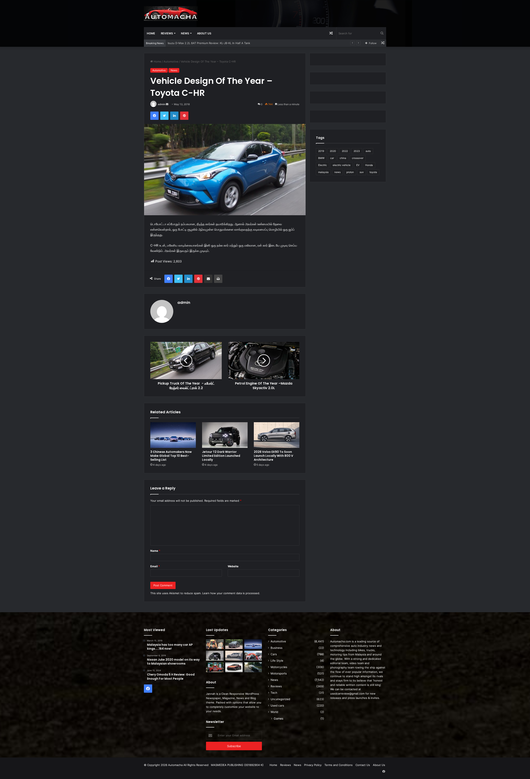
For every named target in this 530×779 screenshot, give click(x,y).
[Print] (218, 279)
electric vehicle (342, 165)
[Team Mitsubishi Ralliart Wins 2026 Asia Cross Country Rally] (215, 667)
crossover (357, 158)
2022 (345, 151)
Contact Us (362, 765)
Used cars (277, 705)
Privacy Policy (313, 765)
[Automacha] (171, 13)
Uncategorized (280, 699)
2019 (321, 151)
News (185, 33)
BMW (321, 158)
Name (155, 550)
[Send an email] (167, 104)
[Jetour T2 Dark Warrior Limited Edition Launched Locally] (225, 435)
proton (350, 172)
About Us (204, 33)
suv (362, 172)
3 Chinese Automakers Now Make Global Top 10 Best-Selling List (171, 456)
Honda (369, 165)
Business (276, 647)
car (332, 158)
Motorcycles (279, 667)
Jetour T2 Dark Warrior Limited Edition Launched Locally (221, 456)
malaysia (323, 172)
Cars (274, 654)
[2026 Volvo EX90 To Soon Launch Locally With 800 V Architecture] (276, 435)
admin (161, 104)
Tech (274, 692)
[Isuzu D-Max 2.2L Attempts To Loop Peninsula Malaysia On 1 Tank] (253, 656)
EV (357, 165)
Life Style (277, 660)
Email (155, 566)
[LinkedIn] (174, 116)
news (337, 172)
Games (278, 718)
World (274, 712)
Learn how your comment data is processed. (231, 593)
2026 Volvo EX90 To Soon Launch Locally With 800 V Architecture (273, 456)
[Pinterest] (184, 116)
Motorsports (279, 673)
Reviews (167, 33)
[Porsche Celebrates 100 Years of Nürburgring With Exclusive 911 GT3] (253, 667)
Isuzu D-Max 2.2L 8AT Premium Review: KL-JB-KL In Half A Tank (209, 43)
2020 (333, 151)
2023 (357, 151)
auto (368, 151)
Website (233, 566)
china (343, 158)
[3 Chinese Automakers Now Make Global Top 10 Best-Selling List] (173, 435)
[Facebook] (154, 116)
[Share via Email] (208, 279)
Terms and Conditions (338, 765)
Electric (322, 165)
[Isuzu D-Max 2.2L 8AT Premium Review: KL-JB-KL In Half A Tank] (234, 644)
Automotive (171, 61)
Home (151, 33)
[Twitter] (164, 116)
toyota (373, 172)
